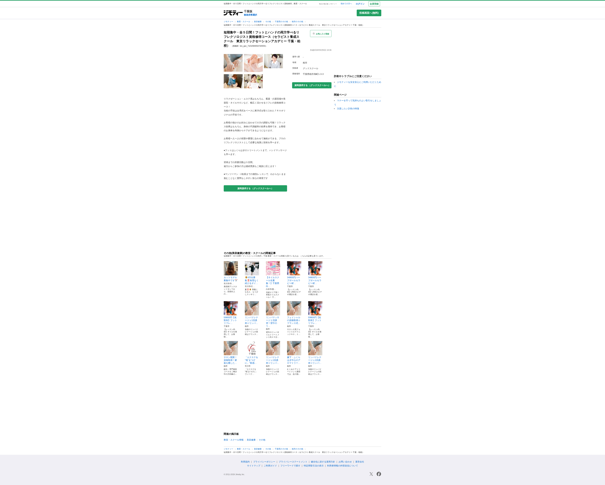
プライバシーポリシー (264, 461)
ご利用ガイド (270, 465)
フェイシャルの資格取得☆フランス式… (293, 320)
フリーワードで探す (290, 465)
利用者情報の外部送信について (342, 465)
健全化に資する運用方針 (323, 461)
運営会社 (359, 461)
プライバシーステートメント (293, 461)
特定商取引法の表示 (314, 465)
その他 (268, 21)
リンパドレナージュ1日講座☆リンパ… (251, 320)
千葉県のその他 (281, 21)
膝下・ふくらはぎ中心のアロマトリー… (293, 360)
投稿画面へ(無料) (369, 12)
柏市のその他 (298, 21)
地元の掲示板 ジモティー (328, 4)
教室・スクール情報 (234, 440)
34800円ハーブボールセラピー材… (293, 280)
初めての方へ (346, 4)
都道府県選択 (250, 15)
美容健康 (258, 21)
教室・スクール (244, 21)
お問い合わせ (345, 461)
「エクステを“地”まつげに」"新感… (251, 360)
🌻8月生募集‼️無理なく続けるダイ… (252, 280)
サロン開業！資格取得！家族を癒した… (230, 360)
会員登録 (374, 4)
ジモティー (229, 21)
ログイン (360, 4)
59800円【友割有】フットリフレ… (230, 320)
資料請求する (255, 188)
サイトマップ (253, 465)
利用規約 (245, 461)
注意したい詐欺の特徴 (348, 108)
